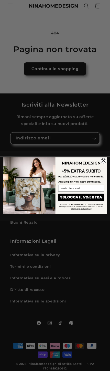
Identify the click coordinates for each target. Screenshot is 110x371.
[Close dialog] (103, 160)
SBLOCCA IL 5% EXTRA (81, 197)
